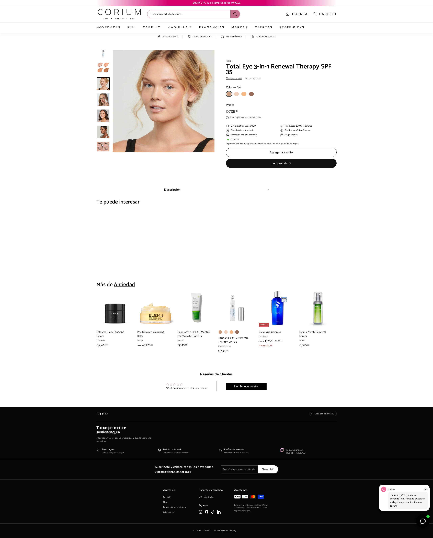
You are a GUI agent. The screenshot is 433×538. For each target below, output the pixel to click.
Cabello (152, 27)
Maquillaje (180, 27)
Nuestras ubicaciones (174, 507)
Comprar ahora (281, 163)
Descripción (172, 190)
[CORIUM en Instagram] (200, 512)
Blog (165, 502)
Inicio (228, 60)
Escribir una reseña (246, 386)
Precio (230, 105)
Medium (236, 94)
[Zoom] (163, 101)
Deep (251, 94)
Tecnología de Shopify (225, 530)
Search (166, 497)
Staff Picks (292, 27)
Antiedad (124, 284)
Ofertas (264, 27)
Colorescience (234, 78)
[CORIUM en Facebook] (206, 512)
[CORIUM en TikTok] (212, 512)
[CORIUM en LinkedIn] (219, 512)
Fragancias (212, 27)
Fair (229, 94)
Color (233, 87)
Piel (131, 27)
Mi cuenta (168, 512)
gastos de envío (255, 143)
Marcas (239, 27)
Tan (244, 94)
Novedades (108, 27)
